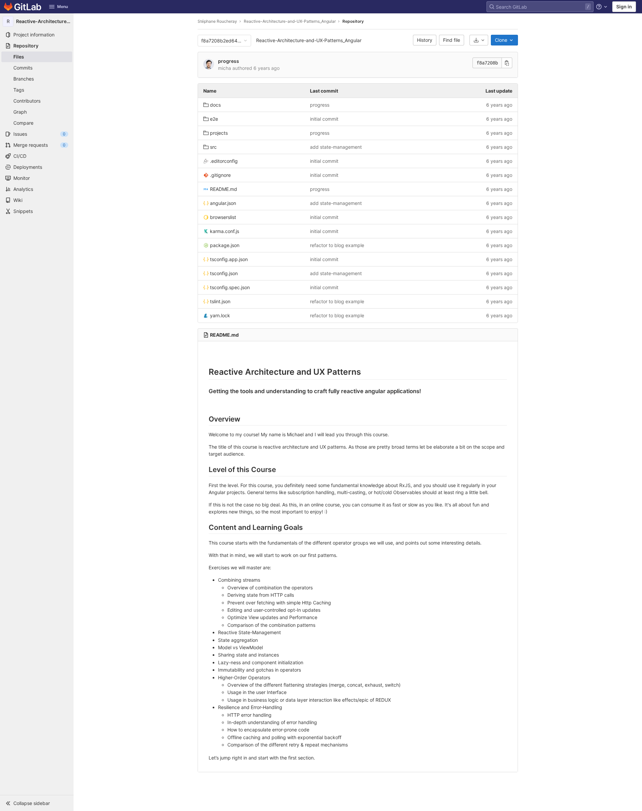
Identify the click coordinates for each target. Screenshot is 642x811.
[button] (37, 803)
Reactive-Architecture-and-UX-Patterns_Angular (308, 40)
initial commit (324, 119)
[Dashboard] (22, 6)
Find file (451, 40)
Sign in (624, 6)
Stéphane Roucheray (217, 21)
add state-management (336, 147)
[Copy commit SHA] (507, 62)
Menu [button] (62, 6)
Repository (353, 21)
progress (228, 61)
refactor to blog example (337, 245)
